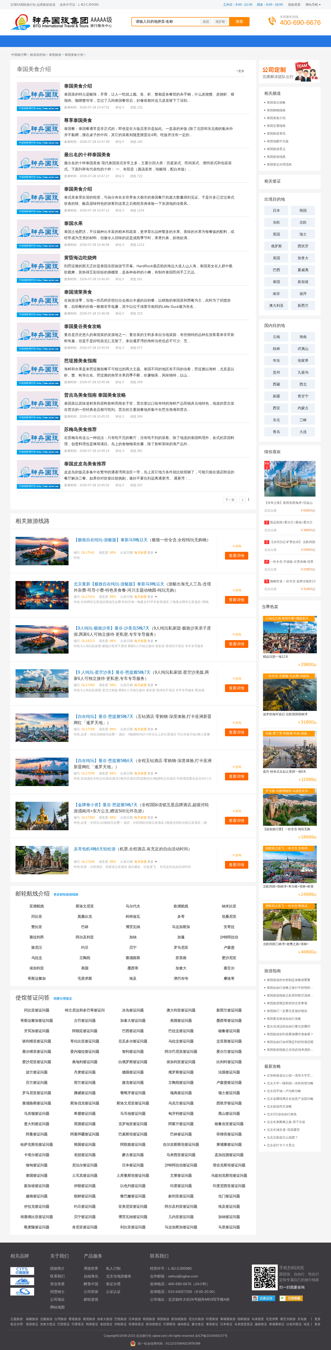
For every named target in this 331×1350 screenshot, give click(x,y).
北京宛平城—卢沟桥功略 (284, 1091)
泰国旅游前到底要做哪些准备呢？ (290, 1034)
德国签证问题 (133, 1072)
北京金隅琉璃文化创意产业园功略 (290, 1099)
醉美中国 (91, 1284)
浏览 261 (136, 279)
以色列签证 (294, 1324)
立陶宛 (84, 958)
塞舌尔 (229, 968)
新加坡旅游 (179, 1319)
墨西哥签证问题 (229, 1020)
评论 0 (119, 107)
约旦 (84, 947)
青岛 (276, 432)
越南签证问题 (37, 1196)
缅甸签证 (183, 1324)
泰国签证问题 (37, 1175)
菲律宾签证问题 (229, 1134)
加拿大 (181, 968)
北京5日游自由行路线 (282, 1114)
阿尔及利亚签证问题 (181, 1206)
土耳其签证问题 (84, 1175)
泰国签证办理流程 (279, 164)
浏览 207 (136, 485)
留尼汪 (36, 947)
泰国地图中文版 (278, 141)
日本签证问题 (133, 1165)
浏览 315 (136, 313)
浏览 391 (136, 451)
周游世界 (91, 1268)
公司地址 (57, 1299)
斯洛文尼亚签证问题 (133, 1103)
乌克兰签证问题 (181, 1103)
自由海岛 (91, 1276)
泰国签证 (212, 1324)
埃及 (133, 978)
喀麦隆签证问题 (36, 1227)
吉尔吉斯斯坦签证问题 (181, 1144)
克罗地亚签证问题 (132, 1124)
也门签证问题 (229, 1196)
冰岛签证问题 (133, 1010)
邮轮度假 (91, 1299)
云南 (276, 337)
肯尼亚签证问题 (84, 1227)
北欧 (303, 222)
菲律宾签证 (136, 1324)
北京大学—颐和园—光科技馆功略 (290, 1083)
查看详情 (236, 555)
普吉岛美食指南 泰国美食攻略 (95, 395)
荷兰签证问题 (85, 1082)
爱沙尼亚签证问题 (36, 1062)
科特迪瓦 (133, 916)
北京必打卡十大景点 (281, 1145)
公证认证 (113, 1292)
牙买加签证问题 (36, 1031)
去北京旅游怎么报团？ (282, 1137)
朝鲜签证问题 (85, 1196)
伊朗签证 (120, 1324)
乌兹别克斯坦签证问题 (229, 1175)
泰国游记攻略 (276, 102)
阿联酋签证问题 (133, 1144)
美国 (206, 21)
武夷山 (303, 349)
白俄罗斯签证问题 (132, 1062)
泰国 (276, 282)
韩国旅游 (149, 1319)
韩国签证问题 (85, 1144)
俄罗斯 (220, 21)
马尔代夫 (133, 906)
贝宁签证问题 (85, 1217)
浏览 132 (136, 107)
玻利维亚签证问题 (36, 1041)
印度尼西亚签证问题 (229, 1186)
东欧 (276, 222)
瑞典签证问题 (181, 1093)
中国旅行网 (19, 55)
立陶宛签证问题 (181, 1082)
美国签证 (32, 1324)
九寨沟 (303, 372)
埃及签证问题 (229, 1206)
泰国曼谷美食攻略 (82, 326)
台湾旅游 (60, 1319)
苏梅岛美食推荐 (80, 429)
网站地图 (57, 1307)
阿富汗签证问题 (181, 1124)
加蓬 (181, 937)
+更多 (240, 71)
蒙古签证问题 (133, 1155)
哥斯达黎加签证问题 (36, 1020)
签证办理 (113, 1284)
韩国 (303, 210)
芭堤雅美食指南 (80, 360)
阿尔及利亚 (85, 937)
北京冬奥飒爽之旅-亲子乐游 (286, 1122)
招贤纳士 (57, 1292)
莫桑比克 (85, 916)
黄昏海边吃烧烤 (80, 257)
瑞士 (303, 234)
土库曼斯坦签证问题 (133, 1175)
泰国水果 (73, 223)
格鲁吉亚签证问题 (229, 1124)
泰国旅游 (55, 55)
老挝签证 (106, 1324)
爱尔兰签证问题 (229, 1051)
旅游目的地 (38, 55)
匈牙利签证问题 (181, 1113)
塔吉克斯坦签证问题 (229, 1165)
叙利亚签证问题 (181, 1196)
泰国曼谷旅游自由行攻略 (284, 1019)
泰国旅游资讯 (276, 133)
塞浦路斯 (133, 958)
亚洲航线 (36, 906)
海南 (303, 337)
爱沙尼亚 (229, 958)
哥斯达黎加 (37, 978)
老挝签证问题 (85, 1155)
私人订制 (113, 1268)
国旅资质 (294, 4)
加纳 (133, 937)
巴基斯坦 (169, 1324)
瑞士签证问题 (229, 1093)
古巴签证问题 (85, 1020)
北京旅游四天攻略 (279, 1106)
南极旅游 (32, 1319)
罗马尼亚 (181, 947)
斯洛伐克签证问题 (84, 1103)
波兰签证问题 (37, 1072)
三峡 (303, 420)
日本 (276, 210)
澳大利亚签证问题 (181, 1010)
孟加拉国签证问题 (229, 1155)
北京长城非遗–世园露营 (283, 1130)
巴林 (84, 927)
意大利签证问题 (36, 1124)
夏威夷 (303, 270)
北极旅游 (46, 1319)
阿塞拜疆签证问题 (84, 1134)
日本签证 (226, 1324)
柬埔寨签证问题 (229, 1144)
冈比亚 (36, 916)
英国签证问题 (85, 1124)
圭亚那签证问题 (229, 1041)
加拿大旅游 (104, 1319)
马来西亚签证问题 (181, 1155)
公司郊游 (91, 1292)
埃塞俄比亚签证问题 (36, 1217)
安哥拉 (229, 927)
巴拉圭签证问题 (181, 1031)
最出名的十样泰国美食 (87, 154)
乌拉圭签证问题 (181, 1041)
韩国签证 (92, 1324)
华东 (276, 360)
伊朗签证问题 (85, 1186)
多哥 (181, 916)
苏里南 (181, 958)
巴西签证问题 (133, 1031)
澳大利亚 (276, 305)
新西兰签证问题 (229, 1010)
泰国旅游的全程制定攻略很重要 (288, 980)
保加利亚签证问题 (181, 1062)
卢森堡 (229, 947)
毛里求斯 (85, 978)
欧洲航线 (181, 906)
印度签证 (78, 1324)
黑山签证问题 (229, 1113)
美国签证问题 (181, 1020)
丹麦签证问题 (85, 1072)
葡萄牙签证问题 (133, 1093)
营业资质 (57, 1284)
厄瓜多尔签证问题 (132, 1041)
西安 (276, 408)
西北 (303, 384)
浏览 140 (136, 142)
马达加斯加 (181, 927)
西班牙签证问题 (229, 1103)
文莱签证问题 (181, 1175)
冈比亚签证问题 (36, 1010)
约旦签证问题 (85, 1206)
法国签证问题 (229, 1072)
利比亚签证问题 (133, 1227)
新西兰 (303, 305)
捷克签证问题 (133, 1082)
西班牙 (303, 246)
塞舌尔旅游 (288, 1319)
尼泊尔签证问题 (84, 1165)
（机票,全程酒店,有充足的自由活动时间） (133, 849)
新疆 (276, 396)
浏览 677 (136, 348)
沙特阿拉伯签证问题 (181, 1165)
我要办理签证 (63, 998)
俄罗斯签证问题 (181, 1072)
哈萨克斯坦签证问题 (36, 1144)
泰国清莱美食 (78, 292)
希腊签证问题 (85, 1113)
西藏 (276, 384)
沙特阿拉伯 (229, 937)
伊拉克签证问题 (36, 1206)
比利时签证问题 (229, 1062)
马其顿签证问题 (36, 1113)
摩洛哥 (229, 978)
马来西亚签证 (243, 1324)
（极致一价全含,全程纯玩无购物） (142, 540)
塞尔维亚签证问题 (36, 1051)
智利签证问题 (133, 1051)
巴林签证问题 (181, 1134)
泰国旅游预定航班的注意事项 (287, 1003)
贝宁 (133, 947)
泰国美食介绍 (74, 55)
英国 (276, 234)
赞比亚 (36, 927)
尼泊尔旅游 (196, 1319)
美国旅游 (89, 1319)
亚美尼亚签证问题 (132, 1206)
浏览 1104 (137, 210)
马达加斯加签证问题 (181, 1227)
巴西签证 (63, 1324)
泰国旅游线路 (276, 157)
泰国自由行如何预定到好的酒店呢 (290, 1042)
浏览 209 (136, 382)
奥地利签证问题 (84, 1062)
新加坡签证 (153, 1324)
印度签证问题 (181, 1186)
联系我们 (57, 1276)
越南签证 (261, 1324)
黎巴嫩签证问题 (133, 1196)
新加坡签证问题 (36, 1186)
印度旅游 (212, 1319)
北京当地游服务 (118, 1276)
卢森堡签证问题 (229, 1082)
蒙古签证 (198, 1324)
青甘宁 (303, 396)
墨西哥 (132, 968)
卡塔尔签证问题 (36, 1155)
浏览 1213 (137, 245)
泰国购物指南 (276, 110)
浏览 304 (136, 416)
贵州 (276, 372)
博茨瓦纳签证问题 (132, 1217)
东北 (276, 420)
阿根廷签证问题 (84, 1031)
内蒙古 (303, 408)
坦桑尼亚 (229, 916)
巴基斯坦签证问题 (132, 1134)
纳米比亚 (229, 906)
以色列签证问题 (133, 1186)
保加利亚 (36, 968)
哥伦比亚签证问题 (84, 1041)
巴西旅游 (120, 1319)
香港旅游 (75, 1319)
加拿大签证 (48, 1324)
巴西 (276, 270)
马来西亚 (258, 1319)
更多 (150, 552)
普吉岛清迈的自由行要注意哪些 (288, 1026)
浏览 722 (136, 176)
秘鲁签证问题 (229, 1031)
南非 (276, 294)
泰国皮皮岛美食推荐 (85, 463)
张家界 (303, 360)
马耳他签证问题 (133, 1113)
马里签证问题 (229, 1227)
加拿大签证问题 (133, 1020)
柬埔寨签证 (276, 1324)
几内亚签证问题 (181, 1217)
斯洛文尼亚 (85, 906)
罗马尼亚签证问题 (36, 1093)
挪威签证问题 (85, 1093)
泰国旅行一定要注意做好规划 (287, 1011)
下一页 (230, 500)
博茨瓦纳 (133, 927)
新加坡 (303, 282)
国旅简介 (57, 1268)
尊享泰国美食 (78, 120)
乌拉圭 (36, 958)
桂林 (276, 349)
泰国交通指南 (276, 126)
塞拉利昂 (36, 937)
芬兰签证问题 (37, 1082)
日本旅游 (135, 1319)
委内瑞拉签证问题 (84, 1051)
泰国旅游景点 (276, 149)
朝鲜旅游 (243, 1319)
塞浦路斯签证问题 (36, 1103)
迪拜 (303, 294)
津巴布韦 (181, 978)
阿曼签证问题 (37, 1134)
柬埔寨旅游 (228, 1319)
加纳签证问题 (229, 1217)
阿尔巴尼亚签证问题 (181, 1051)
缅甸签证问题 (37, 1165)
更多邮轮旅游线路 (66, 894)
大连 (303, 432)
